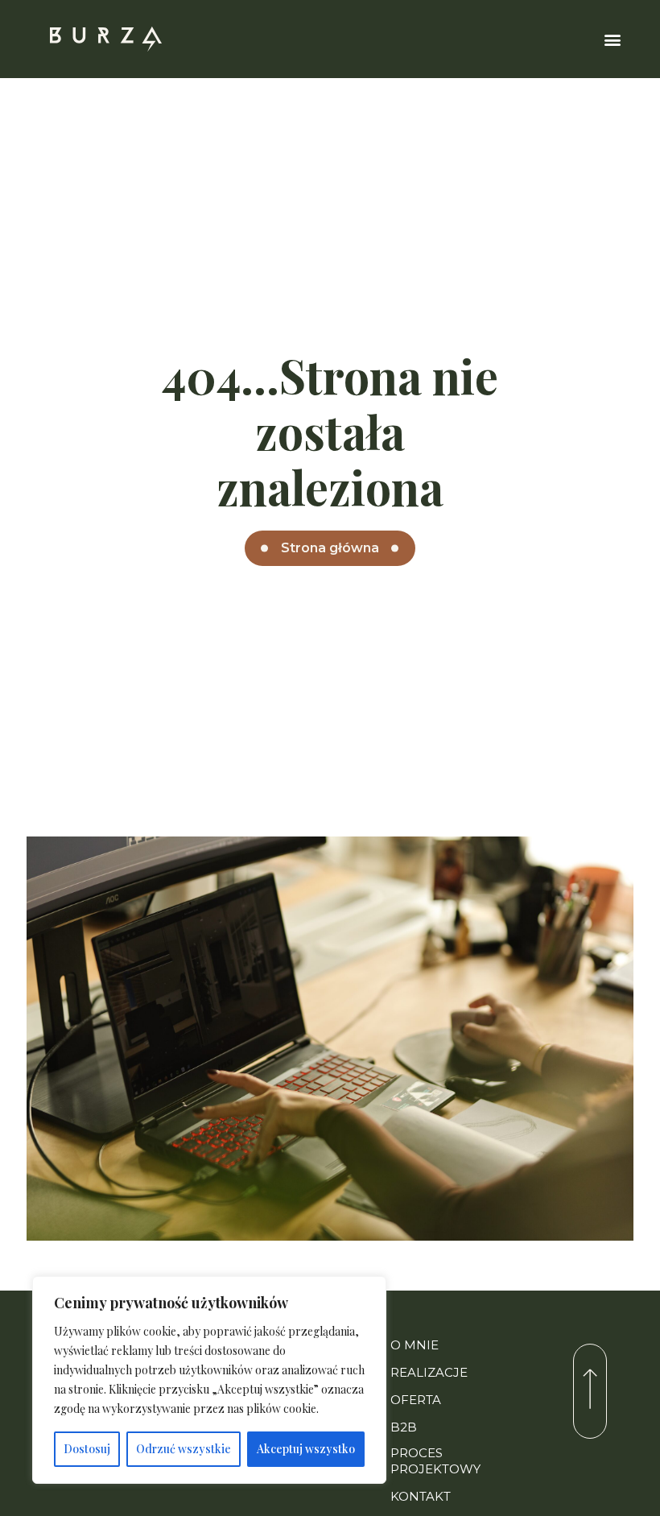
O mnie (414, 1345)
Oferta (415, 1399)
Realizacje (429, 1372)
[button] (613, 39)
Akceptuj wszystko (306, 1448)
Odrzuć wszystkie (183, 1448)
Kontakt (420, 1496)
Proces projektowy (435, 1461)
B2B (403, 1427)
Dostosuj (87, 1448)
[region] (209, 1380)
